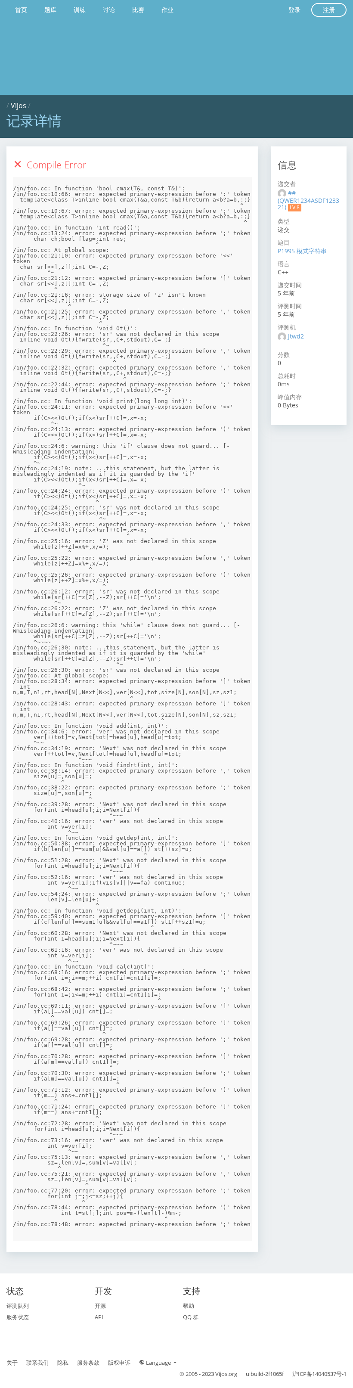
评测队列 (17, 1306)
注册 (329, 10)
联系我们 (37, 1362)
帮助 (188, 1306)
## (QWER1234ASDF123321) (308, 200)
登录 (294, 10)
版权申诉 (119, 1362)
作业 (167, 10)
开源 (100, 1306)
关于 (12, 1362)
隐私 (62, 1362)
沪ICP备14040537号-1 (319, 1374)
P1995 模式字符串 (302, 251)
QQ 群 (190, 1317)
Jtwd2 (296, 336)
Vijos (18, 105)
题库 (50, 10)
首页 (21, 10)
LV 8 (295, 207)
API (99, 1317)
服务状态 (17, 1317)
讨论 (109, 10)
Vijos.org (226, 1374)
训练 (80, 10)
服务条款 (88, 1362)
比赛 (138, 10)
